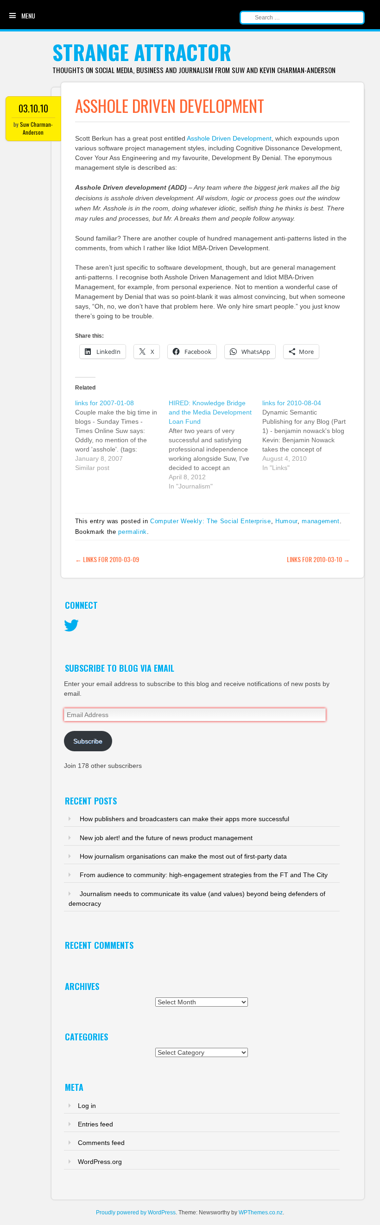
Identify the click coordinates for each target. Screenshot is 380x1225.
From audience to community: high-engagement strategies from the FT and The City (204, 875)
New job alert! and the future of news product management (166, 837)
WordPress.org (100, 1161)
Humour (286, 521)
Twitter (71, 626)
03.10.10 (33, 108)
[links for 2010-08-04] (309, 435)
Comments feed (101, 1142)
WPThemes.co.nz (261, 1212)
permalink (132, 531)
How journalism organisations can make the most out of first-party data (183, 856)
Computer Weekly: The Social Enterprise (210, 521)
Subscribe (87, 741)
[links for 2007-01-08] (122, 435)
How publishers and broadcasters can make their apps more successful (184, 819)
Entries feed (95, 1124)
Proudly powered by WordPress (136, 1212)
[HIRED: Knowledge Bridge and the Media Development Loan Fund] (215, 444)
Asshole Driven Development (229, 138)
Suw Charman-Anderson (36, 128)
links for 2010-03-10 (318, 559)
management (321, 521)
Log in (87, 1105)
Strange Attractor (141, 52)
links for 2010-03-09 (107, 559)
